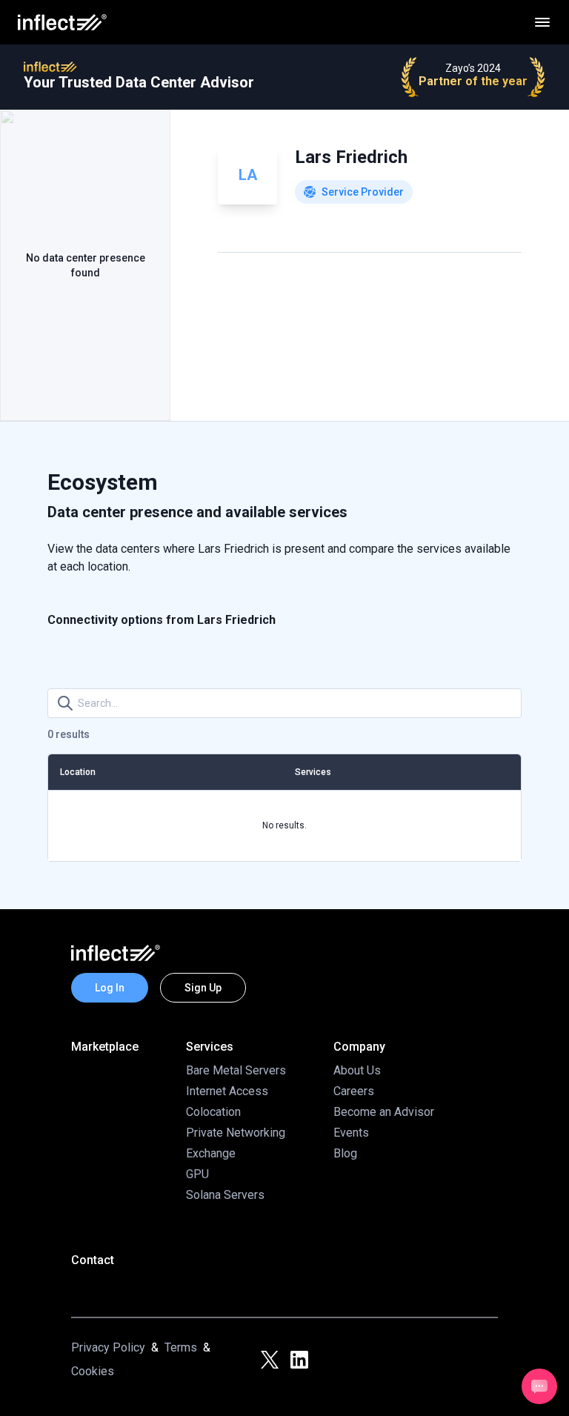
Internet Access (227, 1091)
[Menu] (542, 22)
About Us (357, 1070)
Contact (92, 1260)
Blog (345, 1153)
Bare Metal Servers (236, 1070)
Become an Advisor (383, 1112)
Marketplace (105, 1047)
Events (351, 1133)
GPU (197, 1174)
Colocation (213, 1112)
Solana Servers (225, 1195)
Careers (353, 1091)
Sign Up (203, 988)
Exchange (211, 1153)
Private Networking (235, 1133)
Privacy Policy (108, 1347)
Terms (180, 1347)
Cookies (92, 1371)
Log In (109, 988)
